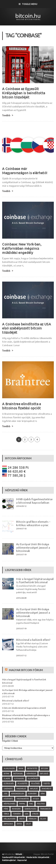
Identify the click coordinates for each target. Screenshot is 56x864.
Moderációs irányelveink (37, 857)
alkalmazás (9, 768)
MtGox (36, 799)
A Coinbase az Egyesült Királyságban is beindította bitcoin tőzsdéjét (23, 93)
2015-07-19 (21, 554)
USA (26, 814)
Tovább (6, 115)
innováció (46, 789)
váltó (22, 819)
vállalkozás (9, 819)
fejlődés (35, 783)
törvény (17, 814)
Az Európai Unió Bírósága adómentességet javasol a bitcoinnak (33, 547)
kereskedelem (17, 793)
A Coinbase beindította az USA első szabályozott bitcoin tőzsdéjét (26, 328)
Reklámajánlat (9, 860)
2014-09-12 (21, 506)
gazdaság (8, 789)
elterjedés (9, 783)
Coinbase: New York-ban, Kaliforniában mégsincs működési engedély (21, 248)
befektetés (32, 768)
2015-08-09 (21, 598)
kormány (32, 793)
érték (19, 824)
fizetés (47, 783)
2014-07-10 (21, 528)
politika (41, 804)
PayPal (22, 804)
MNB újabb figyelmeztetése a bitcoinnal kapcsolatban (34, 501)
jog (5, 793)
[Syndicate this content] (6, 669)
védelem (32, 819)
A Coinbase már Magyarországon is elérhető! (24, 171)
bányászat (31, 773)
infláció (34, 789)
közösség (8, 799)
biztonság (18, 773)
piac (31, 804)
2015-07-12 (21, 655)
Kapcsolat (22, 860)
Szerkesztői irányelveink (13, 857)
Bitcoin (44, 768)
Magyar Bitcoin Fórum (26, 669)
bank (21, 768)
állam (43, 819)
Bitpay (6, 773)
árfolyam (8, 824)
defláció (44, 773)
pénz (6, 809)
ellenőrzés (33, 778)
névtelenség (9, 804)
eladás (7, 778)
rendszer (16, 809)
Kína (43, 793)
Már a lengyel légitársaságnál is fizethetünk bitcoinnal (35, 580)
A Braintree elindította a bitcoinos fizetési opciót (21, 406)
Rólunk (19, 854)
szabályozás (30, 809)
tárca (6, 814)
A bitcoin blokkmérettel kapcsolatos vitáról (24, 708)
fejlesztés (22, 783)
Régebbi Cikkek (10, 741)
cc (3, 854)
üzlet (28, 824)
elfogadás (19, 778)
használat (21, 789)
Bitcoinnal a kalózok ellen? (33, 639)
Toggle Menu (29, 4)
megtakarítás (23, 799)
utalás (35, 814)
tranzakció (45, 809)
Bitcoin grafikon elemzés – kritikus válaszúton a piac (33, 523)
